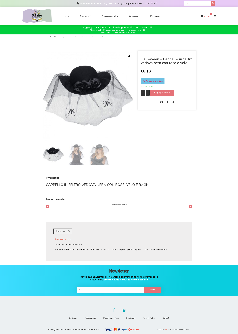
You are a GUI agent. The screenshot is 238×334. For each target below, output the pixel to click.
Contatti (166, 318)
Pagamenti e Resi (111, 318)
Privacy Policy (149, 318)
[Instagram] (124, 310)
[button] (161, 102)
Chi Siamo (73, 318)
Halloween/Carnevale (74, 37)
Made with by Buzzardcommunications (173, 329)
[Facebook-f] (114, 310)
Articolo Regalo (60, 37)
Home (52, 37)
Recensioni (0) (63, 231)
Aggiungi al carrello (162, 92)
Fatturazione (90, 318)
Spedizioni (130, 318)
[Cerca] (213, 3)
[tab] (62, 231)
